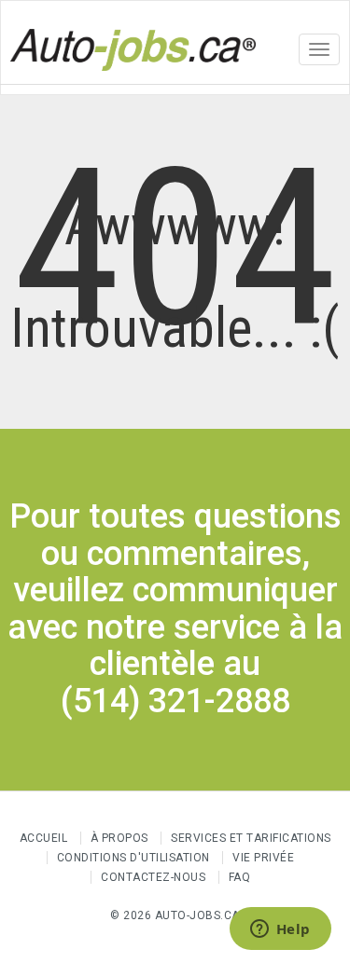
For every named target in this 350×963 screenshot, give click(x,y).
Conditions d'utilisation (133, 857)
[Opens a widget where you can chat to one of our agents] (280, 930)
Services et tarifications (251, 838)
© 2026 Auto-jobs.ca (175, 915)
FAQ (240, 877)
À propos (119, 838)
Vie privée (263, 857)
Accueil (44, 838)
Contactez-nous (153, 877)
